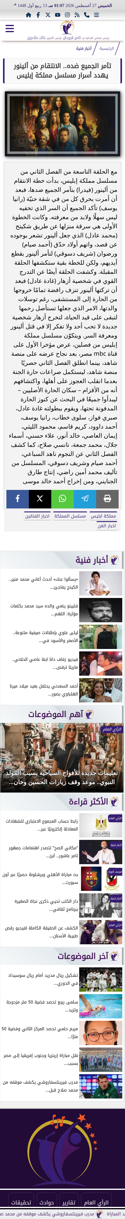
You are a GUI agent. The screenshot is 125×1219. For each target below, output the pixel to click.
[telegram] (85, 499)
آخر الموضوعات (83, 956)
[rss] (77, 15)
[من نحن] (87, 15)
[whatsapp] (62, 499)
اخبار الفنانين (37, 516)
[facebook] (17, 499)
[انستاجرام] (67, 15)
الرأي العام (96, 1202)
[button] (13, 761)
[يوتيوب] (57, 15)
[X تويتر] (48, 15)
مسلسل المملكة (70, 516)
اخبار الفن (107, 526)
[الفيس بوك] (38, 15)
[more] (96, 15)
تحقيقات (21, 1202)
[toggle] (10, 28)
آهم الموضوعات (55, 714)
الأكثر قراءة (88, 801)
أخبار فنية (84, 48)
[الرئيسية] (28, 15)
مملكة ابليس (103, 516)
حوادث (46, 1202)
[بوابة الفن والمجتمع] (67, 27)
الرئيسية (107, 48)
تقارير (69, 1202)
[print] (107, 499)
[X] (40, 499)
